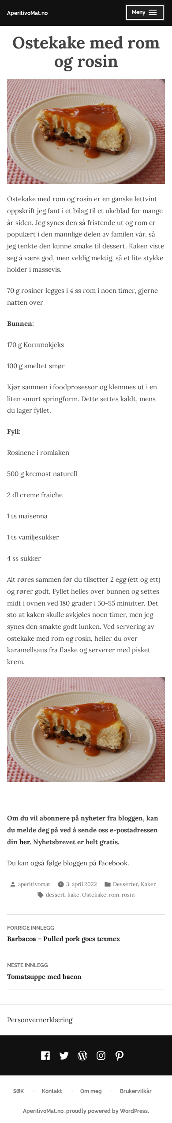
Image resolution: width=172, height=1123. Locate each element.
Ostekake (94, 894)
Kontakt (52, 1091)
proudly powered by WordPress (107, 1111)
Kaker (148, 883)
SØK (18, 1091)
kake (73, 894)
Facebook (112, 863)
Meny (142, 15)
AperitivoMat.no (27, 13)
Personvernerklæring (39, 1020)
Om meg (91, 1091)
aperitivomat (34, 883)
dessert (55, 894)
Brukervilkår (136, 1091)
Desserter (125, 883)
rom (114, 894)
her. (25, 842)
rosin (128, 894)
